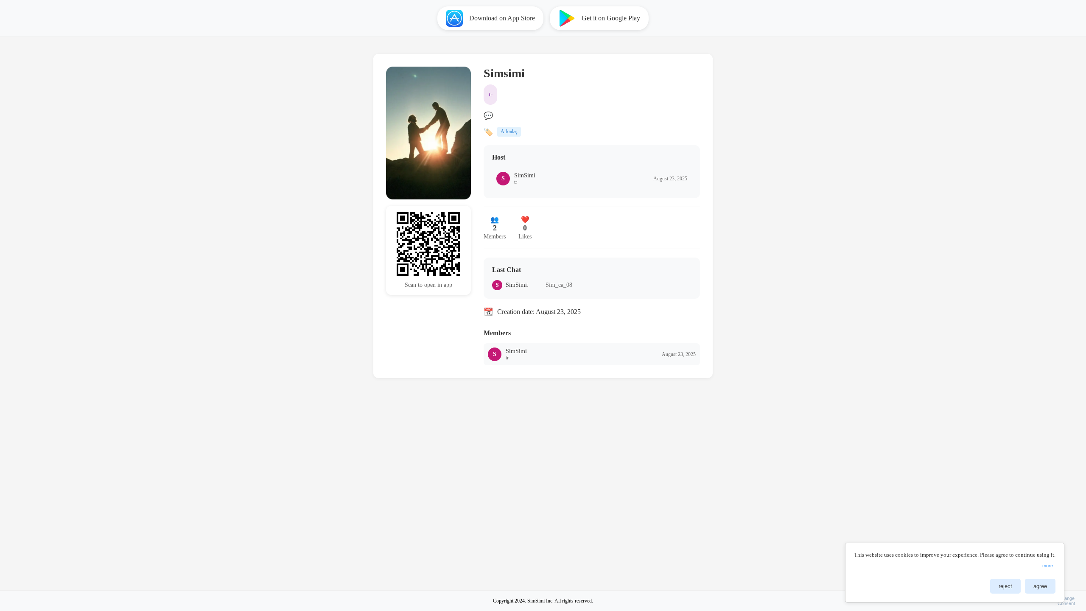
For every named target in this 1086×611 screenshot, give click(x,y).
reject (1005, 586)
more (1047, 565)
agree (1040, 586)
